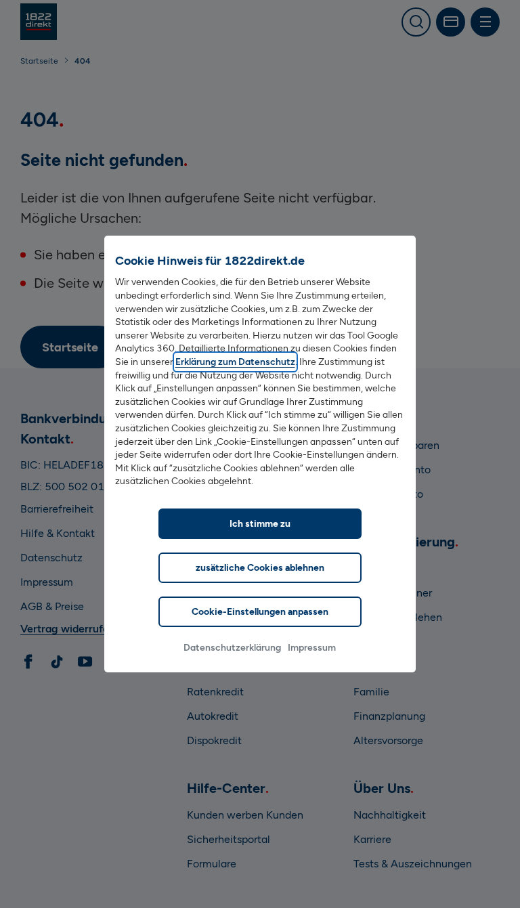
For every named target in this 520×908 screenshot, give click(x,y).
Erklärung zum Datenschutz (235, 362)
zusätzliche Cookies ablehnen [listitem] (260, 568)
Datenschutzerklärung (232, 647)
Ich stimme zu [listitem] (260, 523)
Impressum (312, 647)
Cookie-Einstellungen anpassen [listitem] (260, 612)
